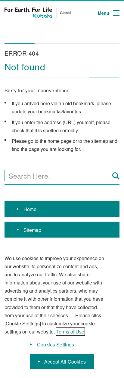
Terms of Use (70, 331)
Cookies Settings (55, 344)
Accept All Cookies (65, 361)
